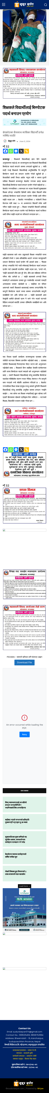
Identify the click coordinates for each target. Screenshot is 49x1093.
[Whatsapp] (10, 151)
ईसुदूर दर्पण (11, 141)
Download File (24, 662)
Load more (23, 886)
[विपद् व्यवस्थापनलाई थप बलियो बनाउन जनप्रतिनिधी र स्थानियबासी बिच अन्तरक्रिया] (37, 804)
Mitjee (40, 1088)
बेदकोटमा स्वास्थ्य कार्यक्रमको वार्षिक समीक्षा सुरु (15, 855)
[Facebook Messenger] (16, 151)
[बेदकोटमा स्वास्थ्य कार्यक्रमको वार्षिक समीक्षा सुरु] (37, 856)
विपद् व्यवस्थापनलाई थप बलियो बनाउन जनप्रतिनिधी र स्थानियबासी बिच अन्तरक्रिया (16, 805)
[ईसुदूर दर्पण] (5, 141)
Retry (24, 734)
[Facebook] (5, 151)
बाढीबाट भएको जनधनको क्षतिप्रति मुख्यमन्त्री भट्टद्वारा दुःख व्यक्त (17, 821)
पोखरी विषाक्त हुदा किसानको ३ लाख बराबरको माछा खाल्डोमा (15, 872)
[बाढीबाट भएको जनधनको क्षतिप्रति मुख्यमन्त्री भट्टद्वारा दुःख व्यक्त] (37, 822)
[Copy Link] (26, 151)
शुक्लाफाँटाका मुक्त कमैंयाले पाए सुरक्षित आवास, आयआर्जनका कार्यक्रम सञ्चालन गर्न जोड (16, 839)
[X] (21, 151)
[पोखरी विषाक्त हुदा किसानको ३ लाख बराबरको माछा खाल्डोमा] (37, 873)
